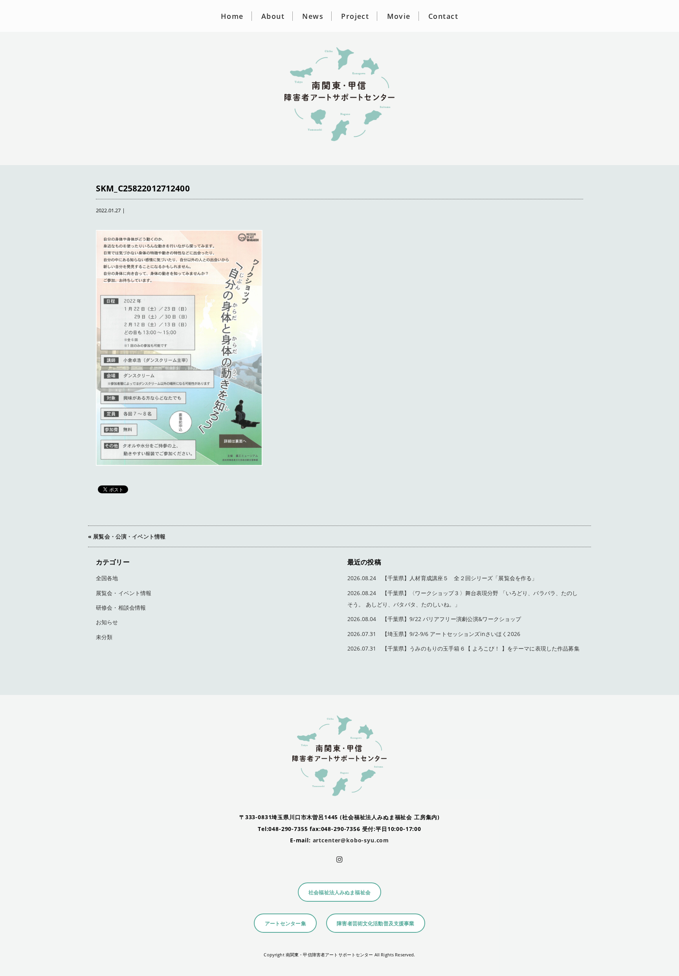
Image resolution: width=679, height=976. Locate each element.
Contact (443, 16)
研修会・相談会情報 (121, 607)
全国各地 (107, 578)
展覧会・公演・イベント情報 (129, 536)
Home (232, 16)
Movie (399, 16)
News (312, 16)
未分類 (104, 637)
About (272, 16)
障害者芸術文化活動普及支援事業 (375, 923)
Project (355, 16)
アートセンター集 (285, 923)
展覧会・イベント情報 (123, 593)
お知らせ (107, 622)
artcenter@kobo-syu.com (351, 840)
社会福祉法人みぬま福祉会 (339, 892)
